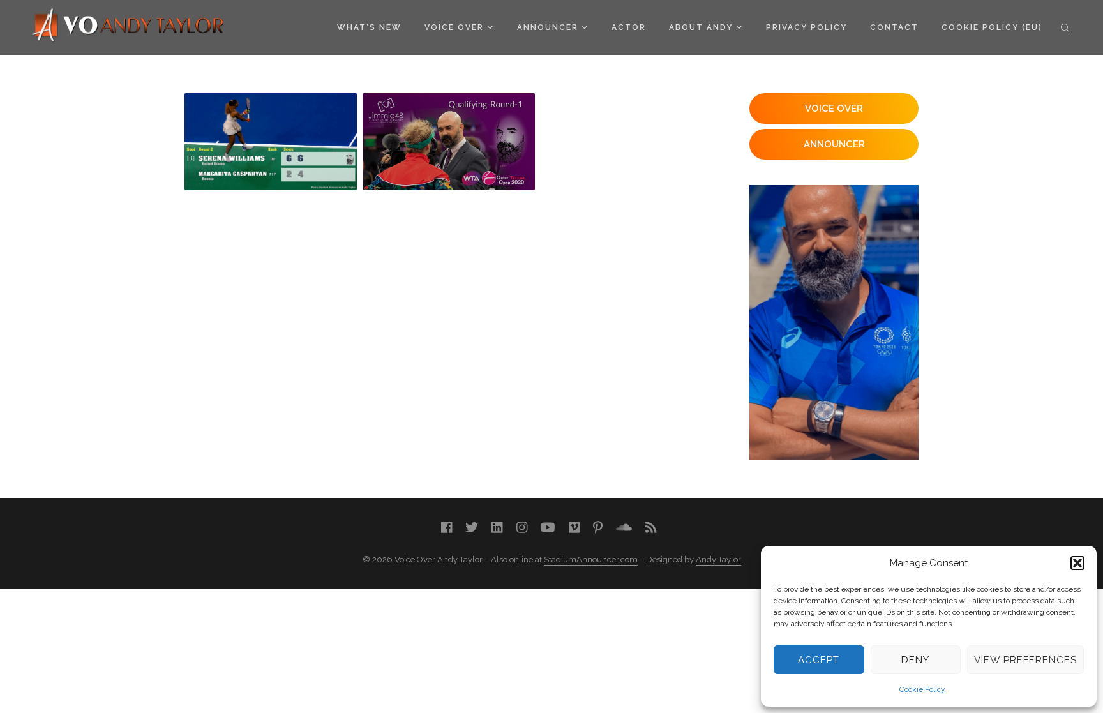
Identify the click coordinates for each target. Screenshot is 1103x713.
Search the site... (1065, 27)
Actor (629, 27)
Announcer (547, 27)
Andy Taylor (718, 559)
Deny (915, 660)
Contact (894, 27)
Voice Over (454, 27)
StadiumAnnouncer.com (591, 559)
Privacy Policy (806, 27)
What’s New (369, 27)
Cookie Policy (922, 689)
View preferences (1025, 660)
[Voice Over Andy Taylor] (128, 26)
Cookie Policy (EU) (992, 27)
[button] (1077, 563)
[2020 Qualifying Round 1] (449, 141)
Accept (818, 660)
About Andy (701, 27)
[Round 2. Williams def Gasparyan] (270, 141)
